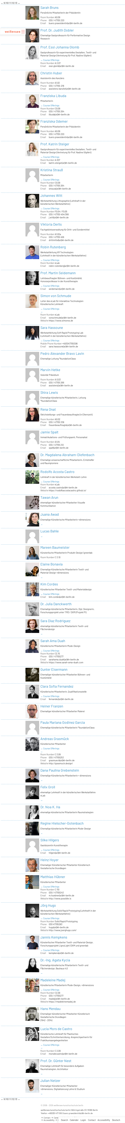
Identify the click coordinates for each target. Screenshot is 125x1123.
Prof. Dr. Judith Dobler (57, 30)
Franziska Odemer (54, 121)
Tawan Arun (49, 497)
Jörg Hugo (48, 905)
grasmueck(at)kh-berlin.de (62, 760)
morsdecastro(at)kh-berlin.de (63, 1053)
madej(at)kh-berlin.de (59, 998)
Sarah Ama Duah (52, 641)
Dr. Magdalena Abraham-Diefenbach (67, 455)
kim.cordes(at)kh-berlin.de (62, 596)
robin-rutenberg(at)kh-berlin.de (64, 265)
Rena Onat (48, 409)
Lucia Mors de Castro (56, 1029)
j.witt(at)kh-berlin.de (59, 217)
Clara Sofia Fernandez (56, 686)
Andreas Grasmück (54, 739)
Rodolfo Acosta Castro (57, 471)
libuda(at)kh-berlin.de (59, 114)
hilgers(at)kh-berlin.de (59, 852)
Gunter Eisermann (53, 669)
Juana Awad (49, 514)
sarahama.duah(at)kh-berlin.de (64, 659)
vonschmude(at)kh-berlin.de (62, 317)
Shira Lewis (49, 392)
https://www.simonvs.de (61, 320)
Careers (57, 1117)
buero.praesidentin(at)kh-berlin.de (65, 23)
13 (16, 3)
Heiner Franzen (51, 706)
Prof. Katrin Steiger (54, 144)
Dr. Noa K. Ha (50, 807)
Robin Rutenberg (53, 247)
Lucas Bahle (49, 531)
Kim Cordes (49, 584)
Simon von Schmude (55, 296)
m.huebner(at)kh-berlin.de (61, 895)
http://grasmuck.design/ (61, 763)
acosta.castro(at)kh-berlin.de (63, 487)
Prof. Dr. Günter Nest (55, 1061)
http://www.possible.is (60, 898)
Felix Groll (47, 787)
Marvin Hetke (50, 370)
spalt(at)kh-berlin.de (58, 447)
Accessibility (104, 1120)
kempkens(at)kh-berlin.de (61, 953)
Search (64, 1120)
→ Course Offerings (49, 60)
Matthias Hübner (52, 877)
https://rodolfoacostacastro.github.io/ (67, 490)
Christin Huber (51, 73)
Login (83, 1120)
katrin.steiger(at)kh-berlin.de (63, 162)
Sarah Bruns (49, 7)
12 (13, 3)
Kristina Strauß (51, 170)
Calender (74, 1120)
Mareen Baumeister (55, 547)
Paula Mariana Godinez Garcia (62, 722)
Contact (92, 1120)
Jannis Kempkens (53, 937)
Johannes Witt (51, 195)
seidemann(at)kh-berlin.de (62, 288)
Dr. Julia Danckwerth (55, 604)
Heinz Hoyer (49, 860)
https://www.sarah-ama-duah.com (66, 662)
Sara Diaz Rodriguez (55, 621)
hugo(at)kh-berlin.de (59, 927)
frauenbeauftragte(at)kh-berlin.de (65, 425)
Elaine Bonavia (51, 564)
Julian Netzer (50, 1080)
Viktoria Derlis (51, 224)
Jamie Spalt (49, 432)
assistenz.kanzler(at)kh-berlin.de (65, 88)
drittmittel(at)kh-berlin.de (61, 240)
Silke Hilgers (49, 840)
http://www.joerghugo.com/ (63, 930)
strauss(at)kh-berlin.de (60, 188)
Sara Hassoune (51, 327)
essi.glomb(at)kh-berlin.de (61, 66)
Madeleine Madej (52, 980)
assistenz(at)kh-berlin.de (61, 385)
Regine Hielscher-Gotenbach (62, 823)
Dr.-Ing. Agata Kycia (55, 960)
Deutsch (116, 1120)
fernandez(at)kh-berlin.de (61, 699)
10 (7, 3)
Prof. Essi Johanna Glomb (59, 47)
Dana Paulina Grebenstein (59, 770)
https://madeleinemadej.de (62, 1001)
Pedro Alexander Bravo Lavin (62, 353)
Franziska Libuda (53, 96)
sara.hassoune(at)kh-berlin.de (63, 346)
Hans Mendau (50, 1008)
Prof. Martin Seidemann (58, 273)
